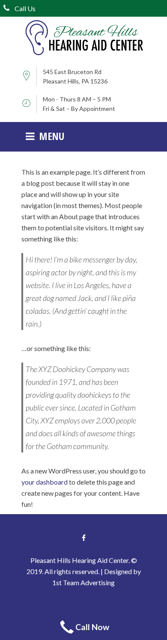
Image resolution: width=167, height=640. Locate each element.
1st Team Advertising (83, 582)
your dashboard (44, 482)
